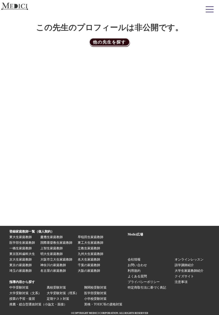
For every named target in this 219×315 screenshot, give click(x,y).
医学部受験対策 (95, 293)
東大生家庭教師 (20, 237)
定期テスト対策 (58, 299)
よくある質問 (137, 276)
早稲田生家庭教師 (90, 237)
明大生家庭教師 (51, 254)
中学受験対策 (19, 287)
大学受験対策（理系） (63, 293)
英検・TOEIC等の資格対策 (103, 304)
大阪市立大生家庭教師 (56, 259)
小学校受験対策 (95, 299)
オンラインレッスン (189, 259)
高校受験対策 (56, 287)
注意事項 (181, 282)
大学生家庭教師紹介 (189, 271)
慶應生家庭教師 (51, 237)
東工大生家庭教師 (90, 243)
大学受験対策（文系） (25, 293)
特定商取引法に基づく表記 (148, 287)
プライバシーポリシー (144, 282)
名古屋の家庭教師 (53, 271)
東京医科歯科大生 (22, 254)
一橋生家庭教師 (20, 248)
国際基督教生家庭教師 (56, 243)
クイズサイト (184, 276)
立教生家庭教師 (89, 248)
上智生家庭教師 (51, 248)
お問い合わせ (137, 265)
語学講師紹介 (184, 265)
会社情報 (134, 259)
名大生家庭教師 (89, 259)
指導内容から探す (22, 282)
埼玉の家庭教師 (20, 271)
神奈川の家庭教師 (53, 265)
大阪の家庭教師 (89, 271)
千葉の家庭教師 (89, 265)
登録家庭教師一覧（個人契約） (31, 231)
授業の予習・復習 (22, 299)
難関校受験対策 (95, 287)
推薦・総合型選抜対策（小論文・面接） (38, 304)
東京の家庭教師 (20, 265)
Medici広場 (135, 234)
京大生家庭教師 (20, 259)
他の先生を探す (109, 42)
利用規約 (134, 271)
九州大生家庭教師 (90, 254)
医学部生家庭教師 (22, 243)
